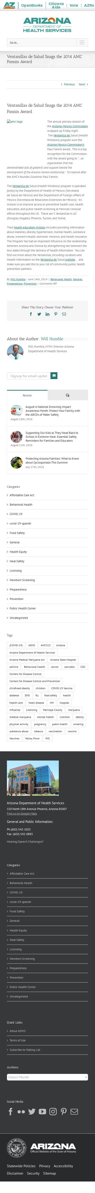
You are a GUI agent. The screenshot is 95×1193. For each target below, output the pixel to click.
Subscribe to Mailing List (25, 1050)
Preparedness (15, 283)
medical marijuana (20, 717)
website (70, 260)
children (40, 688)
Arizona (60, 645)
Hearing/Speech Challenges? (25, 842)
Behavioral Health (61, 279)
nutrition (65, 717)
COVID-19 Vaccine (61, 688)
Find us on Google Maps (22, 814)
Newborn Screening (22, 580)
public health (60, 724)
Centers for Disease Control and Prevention (34, 681)
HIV (52, 702)
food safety (50, 695)
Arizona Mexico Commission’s (65, 145)
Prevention (30, 283)
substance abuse (18, 731)
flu (37, 695)
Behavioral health (34, 667)
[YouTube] (42, 1111)
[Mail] (74, 1111)
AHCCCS (45, 645)
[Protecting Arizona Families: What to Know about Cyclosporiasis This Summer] (17, 459)
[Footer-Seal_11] (41, 1140)
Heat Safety (17, 561)
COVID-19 (16, 514)
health (67, 695)
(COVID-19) (16, 645)
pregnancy (40, 724)
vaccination (55, 731)
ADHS (31, 645)
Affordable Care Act (22, 495)
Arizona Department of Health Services (32, 652)
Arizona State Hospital (63, 659)
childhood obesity (19, 688)
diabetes (14, 695)
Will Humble (18, 279)
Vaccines (14, 738)
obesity (80, 717)
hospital (64, 702)
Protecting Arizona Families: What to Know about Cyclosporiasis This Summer (52, 460)
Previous (69, 84)
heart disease (36, 702)
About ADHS (18, 1031)
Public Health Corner (23, 608)
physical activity (18, 724)
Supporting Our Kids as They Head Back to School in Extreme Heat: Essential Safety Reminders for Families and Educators (52, 437)
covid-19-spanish (20, 523)
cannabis (69, 667)
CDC (83, 667)
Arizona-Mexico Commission (70, 126)
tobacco (38, 731)
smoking (78, 724)
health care (16, 702)
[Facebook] (10, 1111)
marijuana (74, 710)
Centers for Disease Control (25, 674)
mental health (45, 717)
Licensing (16, 571)
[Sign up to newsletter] (53, 375)
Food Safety (17, 533)
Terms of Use (18, 1040)
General (77, 279)
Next (82, 84)
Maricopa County (52, 710)
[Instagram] (53, 1111)
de (68, 135)
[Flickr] (21, 1111)
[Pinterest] (63, 1111)
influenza (14, 710)
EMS (27, 695)
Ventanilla (59, 135)
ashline (13, 667)
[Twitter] (32, 1111)
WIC (47, 738)
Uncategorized (19, 618)
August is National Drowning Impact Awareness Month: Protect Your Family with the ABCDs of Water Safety (53, 411)
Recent (27, 395)
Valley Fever (32, 738)
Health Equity (18, 552)
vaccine (72, 731)
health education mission (29, 227)
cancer (55, 667)
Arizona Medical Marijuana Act (27, 659)
